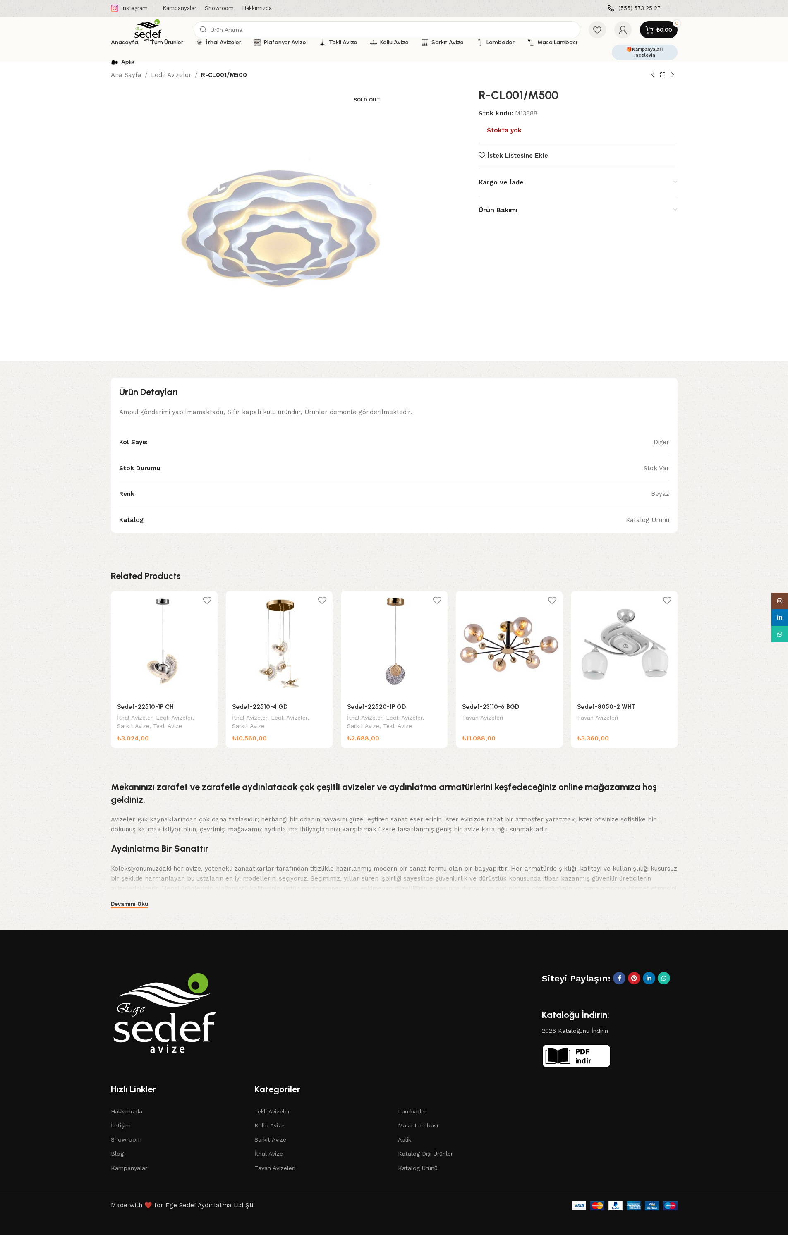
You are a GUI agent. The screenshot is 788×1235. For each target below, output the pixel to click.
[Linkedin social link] (649, 978)
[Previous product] (653, 75)
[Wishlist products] (597, 30)
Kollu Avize (269, 1125)
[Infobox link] (634, 8)
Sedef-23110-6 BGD (490, 707)
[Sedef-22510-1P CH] (164, 644)
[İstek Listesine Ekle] (207, 600)
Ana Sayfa (126, 75)
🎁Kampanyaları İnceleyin (644, 52)
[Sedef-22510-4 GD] (279, 644)
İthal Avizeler (134, 717)
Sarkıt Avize (133, 726)
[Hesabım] (623, 30)
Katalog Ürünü (418, 1168)
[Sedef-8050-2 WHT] (624, 644)
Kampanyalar (129, 1168)
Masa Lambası (418, 1125)
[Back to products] (663, 75)
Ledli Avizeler (171, 75)
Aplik (404, 1139)
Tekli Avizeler (272, 1111)
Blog (117, 1153)
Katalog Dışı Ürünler (425, 1153)
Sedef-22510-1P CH (145, 707)
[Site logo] (148, 29)
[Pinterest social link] (634, 978)
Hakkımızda (126, 1111)
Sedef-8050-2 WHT (606, 707)
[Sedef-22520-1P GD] (394, 644)
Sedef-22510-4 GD (259, 707)
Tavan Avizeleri (482, 717)
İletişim (121, 1125)
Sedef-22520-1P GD (376, 707)
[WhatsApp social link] (664, 978)
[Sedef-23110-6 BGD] (509, 644)
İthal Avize (268, 1153)
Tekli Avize (167, 726)
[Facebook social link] (619, 978)
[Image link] (164, 1012)
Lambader (412, 1111)
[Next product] (673, 75)
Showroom (126, 1139)
